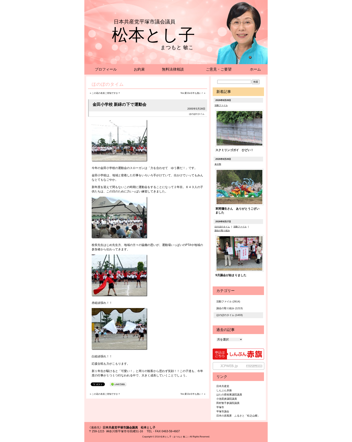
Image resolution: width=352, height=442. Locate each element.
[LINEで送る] (118, 384)
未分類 (217, 164)
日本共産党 (222, 386)
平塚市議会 (222, 411)
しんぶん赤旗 (224, 390)
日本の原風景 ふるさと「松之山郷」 (238, 415)
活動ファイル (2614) (228, 301)
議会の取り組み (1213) (229, 308)
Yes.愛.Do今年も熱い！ (191, 93)
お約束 (139, 69)
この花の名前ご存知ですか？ (106, 93)
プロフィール (106, 69)
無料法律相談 (173, 69)
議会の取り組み (222, 230)
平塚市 (220, 407)
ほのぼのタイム (196, 114)
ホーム (255, 69)
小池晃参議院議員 (226, 398)
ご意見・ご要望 (219, 69)
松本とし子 (153, 34)
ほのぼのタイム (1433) (229, 315)
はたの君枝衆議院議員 (229, 394)
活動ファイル (221, 105)
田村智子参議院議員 (227, 403)
